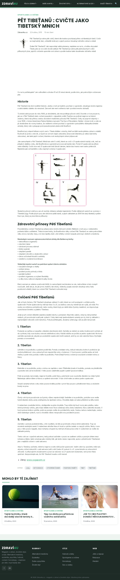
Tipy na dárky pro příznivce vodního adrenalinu (59, 515)
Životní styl (36, 565)
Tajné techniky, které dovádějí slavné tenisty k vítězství (18, 517)
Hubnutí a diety (68, 554)
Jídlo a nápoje (98, 554)
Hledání (95, 561)
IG (10, 568)
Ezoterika (35, 558)
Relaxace (96, 558)
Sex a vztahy (67, 565)
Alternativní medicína (40, 554)
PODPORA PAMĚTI (70, 468)
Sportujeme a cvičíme (28, 15)
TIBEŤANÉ (92, 468)
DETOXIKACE (38, 468)
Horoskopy (66, 561)
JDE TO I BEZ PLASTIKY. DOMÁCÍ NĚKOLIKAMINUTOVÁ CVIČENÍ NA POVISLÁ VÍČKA (99, 517)
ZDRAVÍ (10, 3)
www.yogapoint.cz (36, 460)
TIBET (83, 468)
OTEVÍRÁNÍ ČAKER (53, 468)
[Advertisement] (60, 71)
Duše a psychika (38, 561)
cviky (28, 468)
